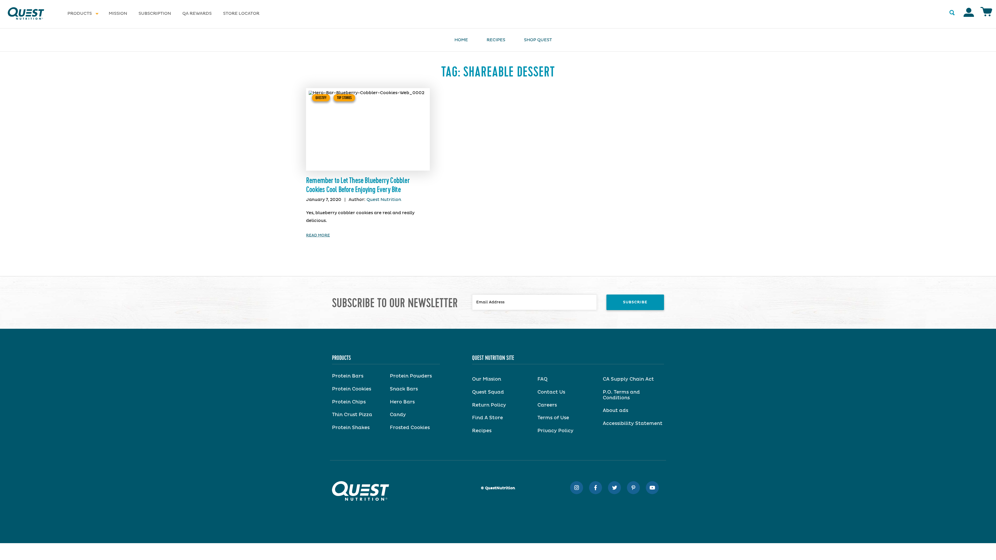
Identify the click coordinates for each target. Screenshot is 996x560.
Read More (318, 235)
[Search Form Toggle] (952, 13)
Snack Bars (404, 389)
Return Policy (489, 405)
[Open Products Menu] (97, 14)
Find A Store (487, 418)
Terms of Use (553, 418)
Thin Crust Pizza (352, 414)
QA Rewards (197, 13)
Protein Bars (347, 376)
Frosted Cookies (410, 427)
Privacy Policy (555, 431)
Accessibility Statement (632, 423)
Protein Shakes (351, 427)
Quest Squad (488, 392)
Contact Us (551, 392)
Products (79, 13)
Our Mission (486, 379)
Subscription (155, 13)
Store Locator (241, 13)
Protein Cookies (351, 389)
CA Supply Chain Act (628, 379)
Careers (547, 405)
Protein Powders (411, 376)
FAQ (542, 379)
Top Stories (344, 98)
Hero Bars (402, 402)
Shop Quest (538, 40)
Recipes (496, 40)
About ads (615, 410)
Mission (118, 13)
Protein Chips (349, 402)
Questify (321, 98)
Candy (398, 414)
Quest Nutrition (383, 200)
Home (461, 40)
